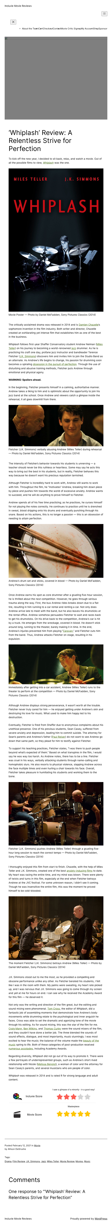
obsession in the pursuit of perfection (55, 364)
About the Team (30, 28)
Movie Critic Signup (71, 28)
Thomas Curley (52, 1028)
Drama (8, 1161)
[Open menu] (104, 13)
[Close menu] (13, 22)
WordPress (101, 1218)
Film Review (19, 1161)
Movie (37, 1145)
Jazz (43, 1161)
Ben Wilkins (30, 1028)
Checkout (48, 28)
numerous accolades (21, 1048)
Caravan (68, 630)
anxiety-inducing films (79, 870)
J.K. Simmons (27, 356)
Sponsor (103, 28)
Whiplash (48, 162)
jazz (73, 348)
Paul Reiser (58, 736)
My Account (87, 28)
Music (87, 1161)
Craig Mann (15, 1028)
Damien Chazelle (88, 324)
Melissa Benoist (46, 1064)
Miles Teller (53, 1161)
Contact (57, 28)
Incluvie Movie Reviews (18, 5)
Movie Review (67, 1161)
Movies (79, 1161)
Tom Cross (53, 1008)
